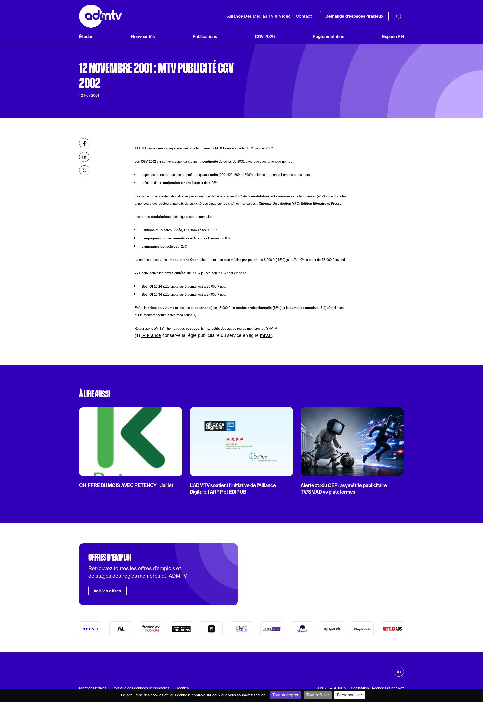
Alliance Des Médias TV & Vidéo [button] (259, 16)
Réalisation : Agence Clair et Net (377, 688)
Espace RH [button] (393, 36)
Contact (304, 16)
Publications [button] (205, 36)
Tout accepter (285, 694)
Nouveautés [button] (143, 36)
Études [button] (86, 36)
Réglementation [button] (328, 36)
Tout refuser (317, 694)
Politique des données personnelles (140, 688)
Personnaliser (349, 694)
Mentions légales (92, 688)
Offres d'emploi (109, 557)
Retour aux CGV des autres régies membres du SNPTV (206, 328)
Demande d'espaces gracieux (354, 16)
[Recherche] (399, 16)
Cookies (182, 688)
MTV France (224, 148)
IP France (151, 335)
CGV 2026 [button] (265, 36)
